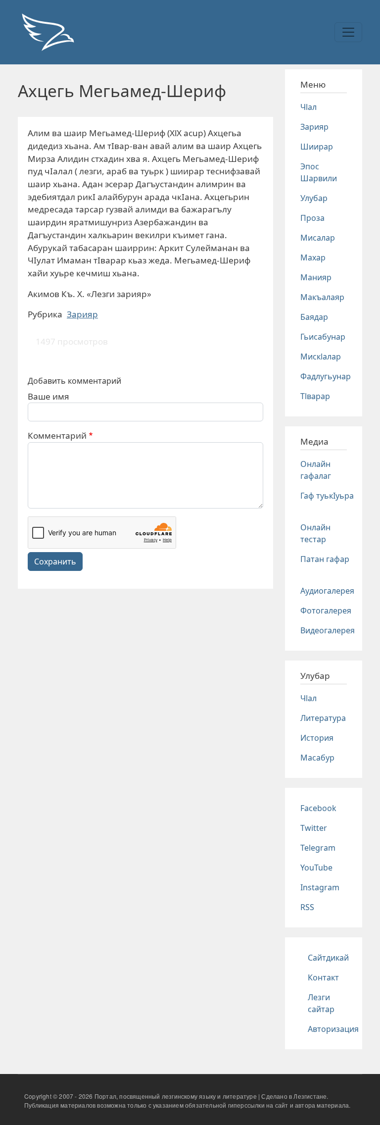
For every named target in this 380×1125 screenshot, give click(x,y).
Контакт (323, 977)
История (316, 737)
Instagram (319, 887)
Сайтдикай (328, 957)
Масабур (317, 757)
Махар (313, 257)
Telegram (317, 847)
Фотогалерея (325, 610)
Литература (323, 718)
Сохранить (55, 561)
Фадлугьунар (325, 376)
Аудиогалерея (327, 590)
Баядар (314, 316)
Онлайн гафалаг (315, 470)
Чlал (308, 107)
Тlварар (315, 396)
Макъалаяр (322, 297)
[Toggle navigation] (348, 32)
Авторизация (333, 1028)
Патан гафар (324, 559)
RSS (307, 907)
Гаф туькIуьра (327, 495)
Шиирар (316, 146)
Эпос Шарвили (318, 172)
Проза (312, 217)
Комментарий (57, 435)
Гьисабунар (322, 336)
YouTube (316, 867)
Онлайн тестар (315, 533)
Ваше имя (48, 396)
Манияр (316, 277)
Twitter (313, 827)
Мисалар (317, 237)
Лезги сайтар (321, 1003)
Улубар (314, 198)
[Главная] (47, 32)
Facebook (318, 808)
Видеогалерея (327, 630)
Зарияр (82, 314)
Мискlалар (320, 356)
